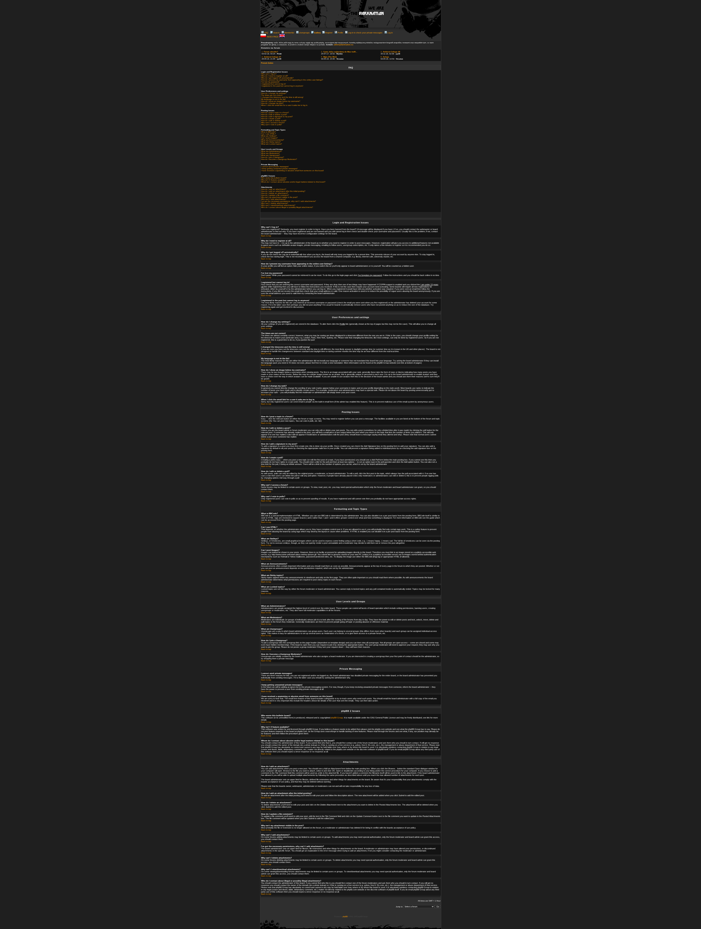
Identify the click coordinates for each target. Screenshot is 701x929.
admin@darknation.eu (343, 45)
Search (276, 33)
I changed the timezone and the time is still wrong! (282, 97)
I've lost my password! (270, 82)
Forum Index (267, 63)
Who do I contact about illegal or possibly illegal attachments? (287, 207)
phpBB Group (337, 718)
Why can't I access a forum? (273, 123)
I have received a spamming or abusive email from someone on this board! (292, 171)
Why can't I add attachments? (273, 199)
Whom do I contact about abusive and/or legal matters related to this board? (293, 182)
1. (270, 52)
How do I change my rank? (272, 103)
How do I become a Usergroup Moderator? (279, 159)
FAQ (266, 33)
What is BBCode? (268, 132)
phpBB (345, 916)
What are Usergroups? (270, 155)
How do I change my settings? (274, 93)
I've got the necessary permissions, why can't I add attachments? (288, 201)
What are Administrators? (271, 151)
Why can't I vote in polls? (271, 125)
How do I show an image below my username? (280, 101)
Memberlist (289, 33)
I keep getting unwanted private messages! (279, 169)
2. (339, 52)
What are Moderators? (270, 153)
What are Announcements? (272, 140)
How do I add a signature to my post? (277, 117)
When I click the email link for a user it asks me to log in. (284, 105)
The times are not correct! (272, 95)
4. (271, 57)
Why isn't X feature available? (273, 180)
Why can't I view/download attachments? (278, 205)
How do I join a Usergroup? (272, 157)
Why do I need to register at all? (274, 76)
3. (390, 52)
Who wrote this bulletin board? (274, 178)
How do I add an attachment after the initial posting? (283, 191)
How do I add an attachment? (273, 189)
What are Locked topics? (271, 144)
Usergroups (304, 33)
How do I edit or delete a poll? (273, 121)
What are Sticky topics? (271, 142)
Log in (390, 33)
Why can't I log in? (269, 74)
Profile (340, 33)
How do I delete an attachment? (274, 193)
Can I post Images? (269, 138)
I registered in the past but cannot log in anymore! (282, 86)
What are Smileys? (269, 136)
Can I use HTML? (268, 134)
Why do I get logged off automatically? (277, 78)
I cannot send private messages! (275, 167)
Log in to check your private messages (365, 33)
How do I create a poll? (271, 119)
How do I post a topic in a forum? (275, 113)
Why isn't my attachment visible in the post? (279, 197)
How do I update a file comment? (275, 195)
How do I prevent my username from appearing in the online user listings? (292, 80)
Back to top (266, 236)
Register (329, 33)
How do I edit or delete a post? (274, 115)
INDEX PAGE (273, 37)
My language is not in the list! (273, 99)
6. (385, 57)
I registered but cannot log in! (273, 84)
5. (329, 57)
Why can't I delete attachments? (274, 203)
